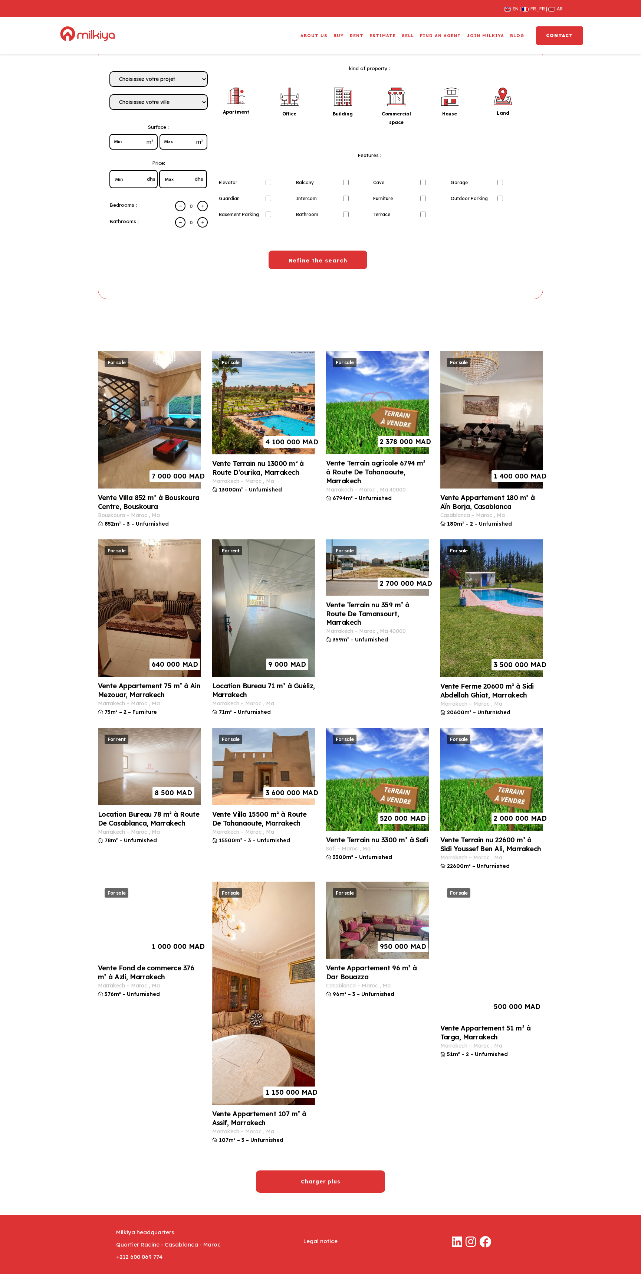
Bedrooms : (123, 205)
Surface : (158, 127)
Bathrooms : (124, 221)
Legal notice (320, 1241)
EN (514, 8)
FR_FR (535, 8)
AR (557, 8)
